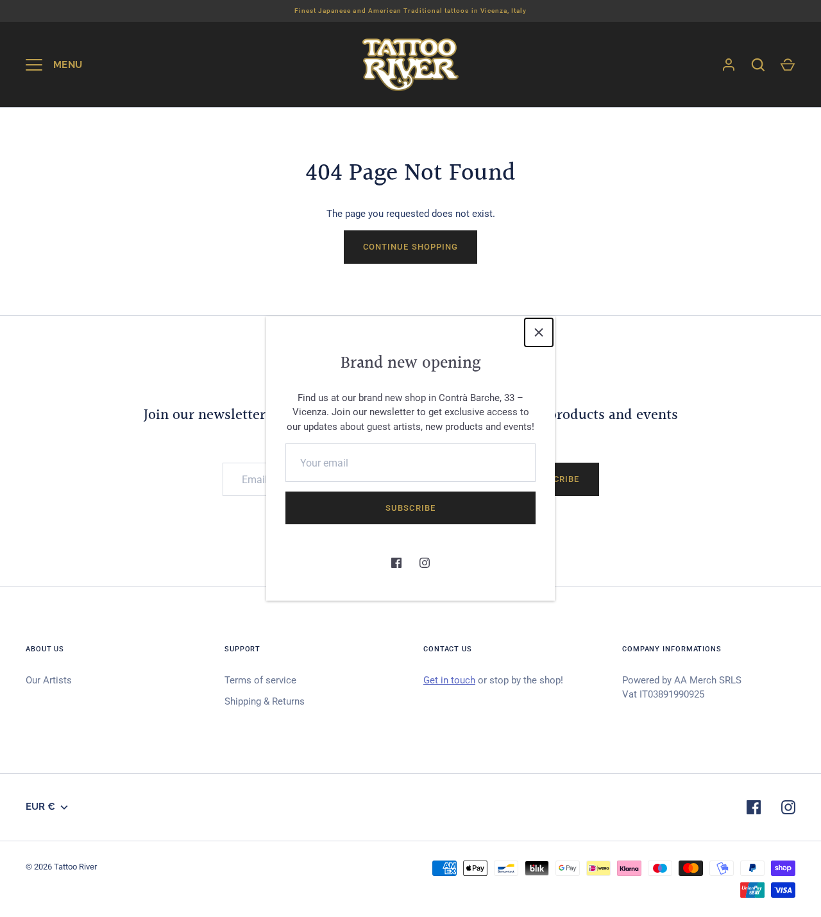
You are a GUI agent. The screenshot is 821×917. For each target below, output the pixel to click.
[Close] (539, 332)
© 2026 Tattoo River (61, 866)
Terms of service (260, 680)
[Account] (729, 65)
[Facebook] (396, 563)
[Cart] (788, 65)
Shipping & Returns (264, 701)
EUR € (40, 806)
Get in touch (449, 680)
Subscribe (410, 508)
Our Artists (49, 680)
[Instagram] (424, 563)
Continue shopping (410, 247)
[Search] (758, 65)
